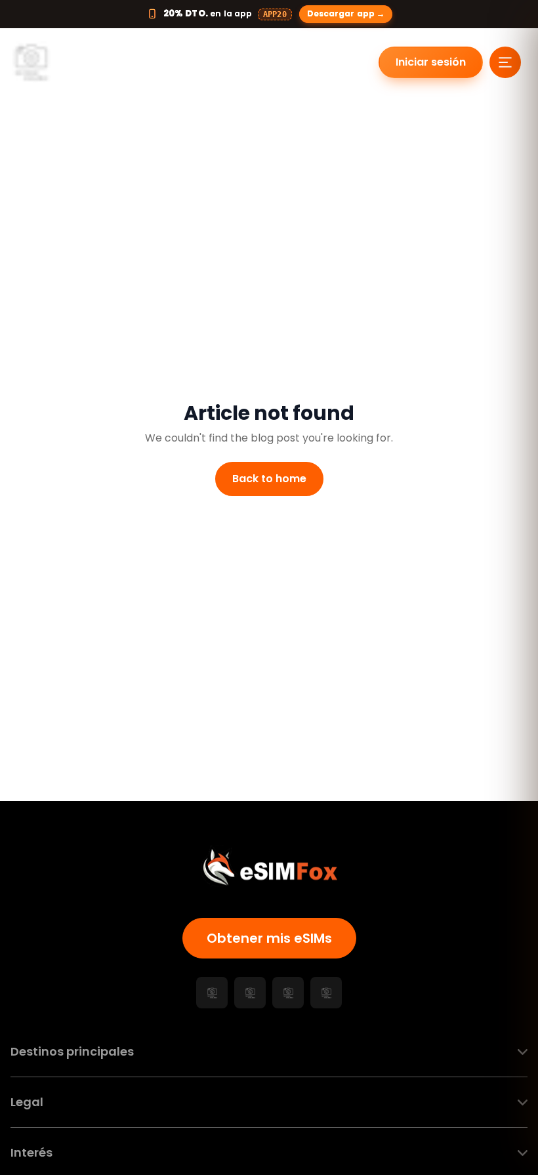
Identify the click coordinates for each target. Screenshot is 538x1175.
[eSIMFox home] (56, 62)
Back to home (269, 478)
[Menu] (505, 62)
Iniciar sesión (431, 62)
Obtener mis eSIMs (269, 938)
